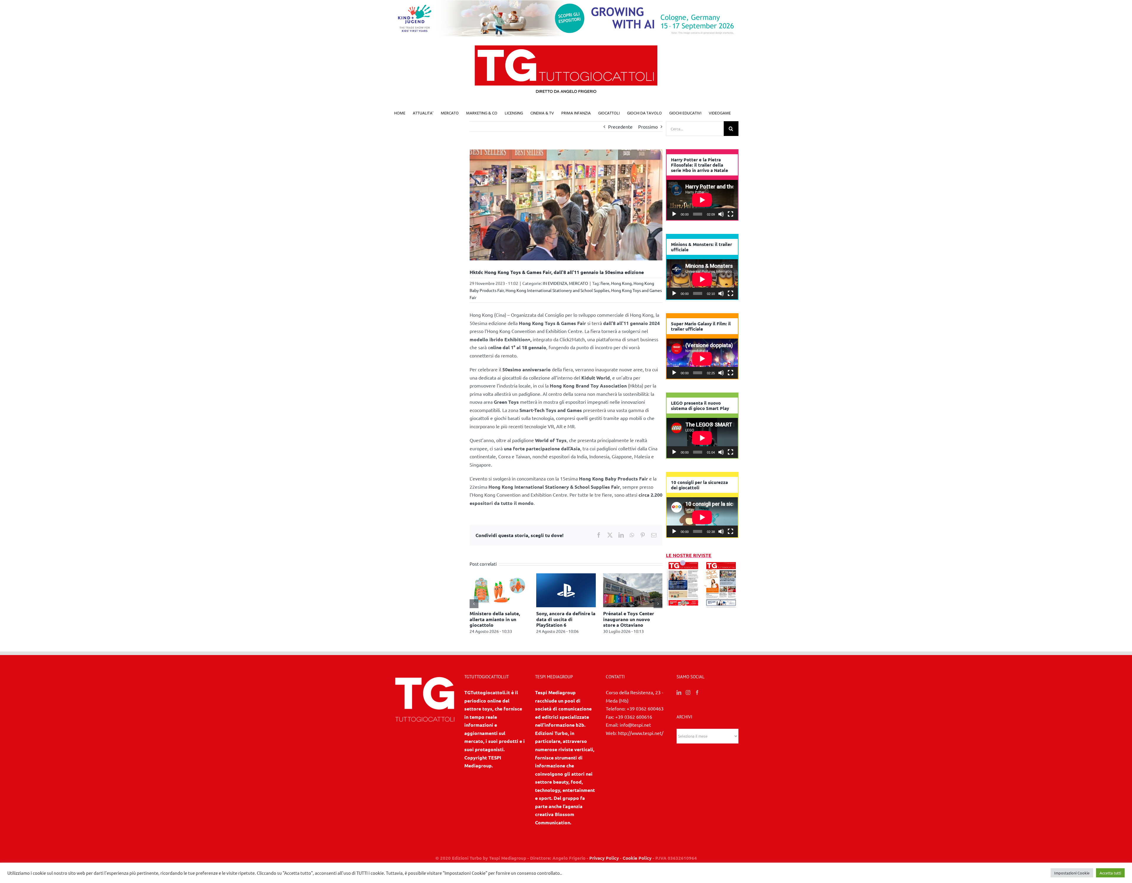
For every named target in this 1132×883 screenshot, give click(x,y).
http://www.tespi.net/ (640, 738)
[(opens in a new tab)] (721, 563)
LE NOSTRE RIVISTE (688, 555)
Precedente (620, 126)
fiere (604, 283)
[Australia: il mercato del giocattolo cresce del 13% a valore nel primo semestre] (499, 576)
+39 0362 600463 (645, 714)
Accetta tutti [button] (1110, 872)
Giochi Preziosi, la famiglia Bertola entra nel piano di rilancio (632, 619)
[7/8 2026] (683, 563)
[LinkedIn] (679, 698)
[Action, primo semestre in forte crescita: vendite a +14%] (566, 576)
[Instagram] (688, 698)
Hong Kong (621, 283)
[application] (702, 200)
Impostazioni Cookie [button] (1072, 872)
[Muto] (721, 214)
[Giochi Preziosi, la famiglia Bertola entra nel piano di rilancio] (633, 576)
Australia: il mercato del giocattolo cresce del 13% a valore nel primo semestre (499, 621)
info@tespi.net (635, 730)
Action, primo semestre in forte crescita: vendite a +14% (565, 619)
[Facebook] (697, 698)
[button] (474, 606)
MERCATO (578, 283)
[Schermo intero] (730, 214)
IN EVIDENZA (555, 283)
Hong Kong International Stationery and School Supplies (557, 290)
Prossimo (648, 126)
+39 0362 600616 (633, 722)
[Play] (674, 214)
